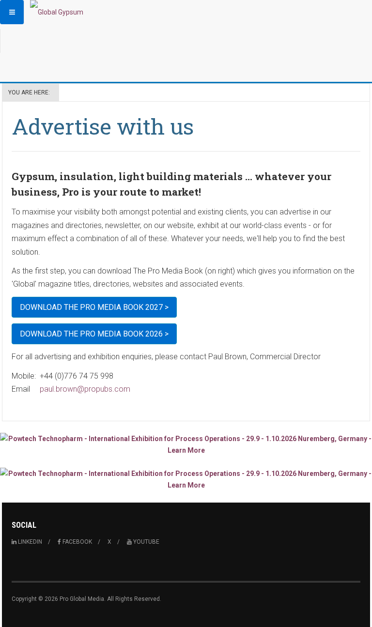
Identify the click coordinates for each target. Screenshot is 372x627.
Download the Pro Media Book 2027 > (94, 307)
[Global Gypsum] (56, 12)
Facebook (76, 541)
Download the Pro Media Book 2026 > (94, 333)
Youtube (145, 541)
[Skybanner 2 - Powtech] (186, 479)
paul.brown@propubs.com (85, 389)
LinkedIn (29, 541)
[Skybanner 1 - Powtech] (186, 444)
